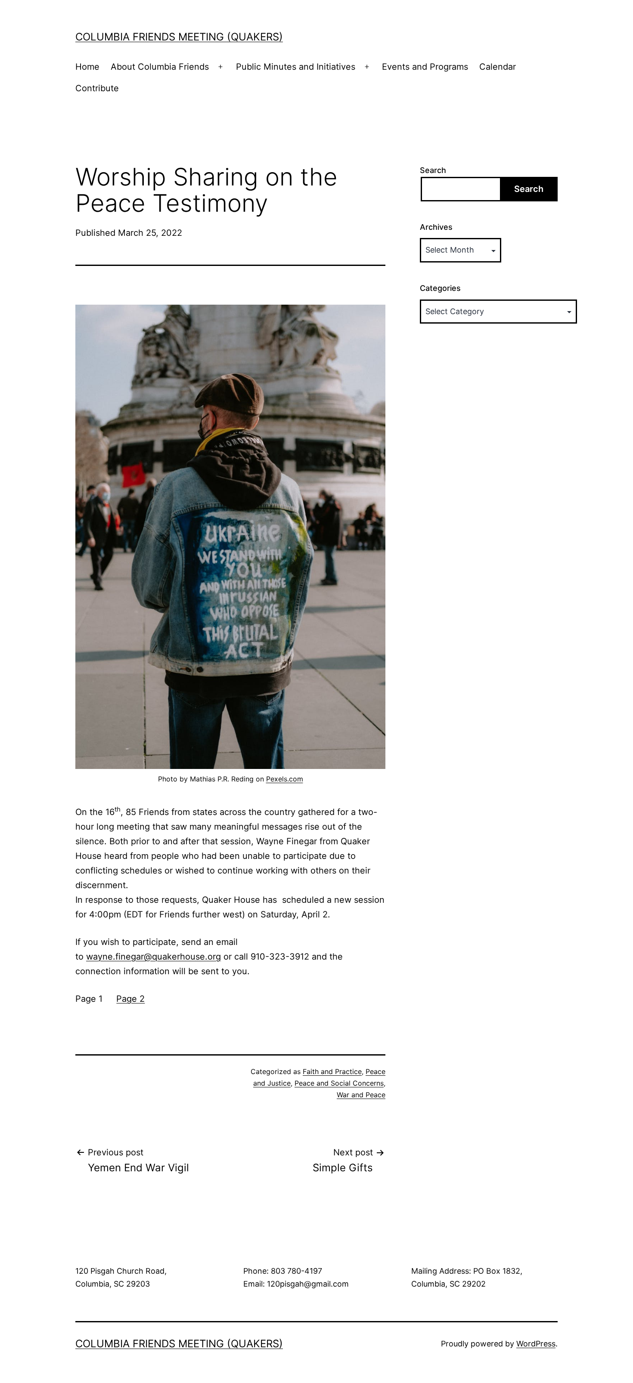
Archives (436, 227)
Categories (440, 288)
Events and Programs (425, 67)
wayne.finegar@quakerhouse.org (153, 956)
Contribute (97, 88)
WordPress (535, 1343)
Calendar (497, 67)
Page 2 (130, 999)
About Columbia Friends (160, 67)
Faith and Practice (332, 1071)
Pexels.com (284, 779)
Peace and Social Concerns (339, 1083)
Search (433, 170)
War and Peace (361, 1094)
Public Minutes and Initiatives (295, 67)
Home (87, 67)
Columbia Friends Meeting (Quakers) (179, 37)
